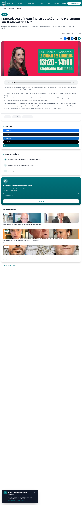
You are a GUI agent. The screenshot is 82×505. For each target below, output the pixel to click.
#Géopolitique (16, 117)
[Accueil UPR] (3, 3)
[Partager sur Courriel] (79, 38)
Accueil (4, 8)
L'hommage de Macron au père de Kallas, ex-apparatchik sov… (25, 159)
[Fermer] (34, 492)
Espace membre (75, 3)
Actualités (11, 8)
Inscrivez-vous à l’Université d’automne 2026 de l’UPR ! (23, 165)
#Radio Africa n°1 (27, 117)
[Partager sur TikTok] (75, 38)
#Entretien (7, 117)
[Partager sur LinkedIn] (72, 38)
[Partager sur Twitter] (68, 38)
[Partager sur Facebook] (65, 38)
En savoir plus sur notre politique (16, 500)
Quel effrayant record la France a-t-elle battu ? (20, 171)
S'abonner (41, 201)
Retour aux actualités (10, 265)
